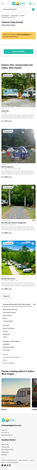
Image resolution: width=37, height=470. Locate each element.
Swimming (6, 350)
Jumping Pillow (8, 321)
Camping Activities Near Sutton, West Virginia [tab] (17, 304)
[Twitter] (5, 465)
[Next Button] (33, 89)
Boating (5, 354)
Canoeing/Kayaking (9, 312)
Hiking (5, 360)
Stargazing (6, 334)
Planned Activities (8, 363)
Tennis (5, 337)
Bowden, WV (5, 277)
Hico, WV (4, 165)
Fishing (5, 331)
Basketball (6, 344)
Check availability (18, 51)
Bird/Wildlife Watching (10, 309)
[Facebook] (2, 465)
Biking (5, 318)
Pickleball (6, 325)
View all (6, 296)
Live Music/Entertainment (11, 357)
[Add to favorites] (33, 75)
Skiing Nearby (7, 315)
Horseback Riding (8, 347)
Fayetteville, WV (5, 221)
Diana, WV (4, 109)
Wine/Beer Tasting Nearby (11, 341)
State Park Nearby (9, 328)
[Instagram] (10, 465)
